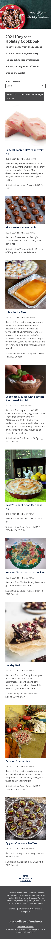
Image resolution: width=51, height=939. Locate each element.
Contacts (26, 881)
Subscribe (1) (26, 878)
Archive (16, 81)
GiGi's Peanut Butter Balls (20, 227)
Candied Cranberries (17, 761)
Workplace (25, 911)
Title (23, 94)
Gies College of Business (25, 921)
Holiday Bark (13, 665)
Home (8, 81)
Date (28, 94)
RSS (26, 876)
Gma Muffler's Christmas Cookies (25, 572)
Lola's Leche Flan (15, 312)
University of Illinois (26, 926)
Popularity (36, 94)
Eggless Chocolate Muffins (21, 843)
